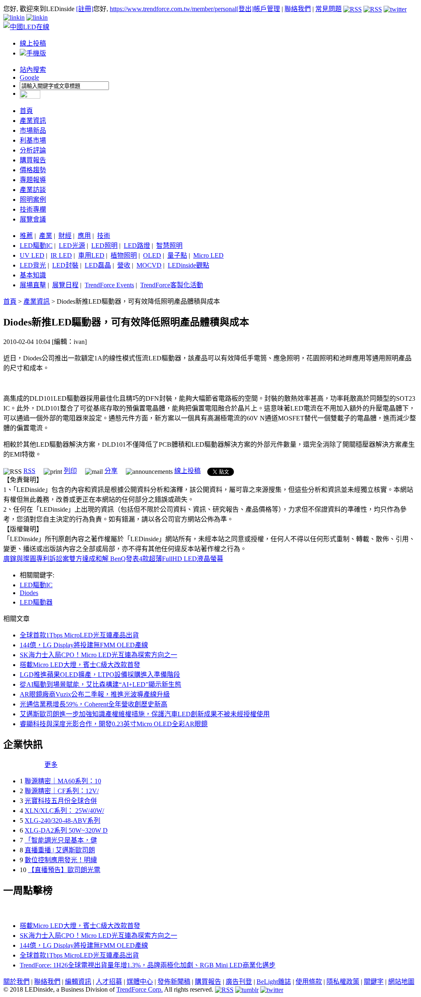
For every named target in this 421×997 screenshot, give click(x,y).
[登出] (245, 8)
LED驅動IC (36, 245)
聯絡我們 (298, 8)
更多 (51, 764)
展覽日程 (65, 285)
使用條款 (309, 981)
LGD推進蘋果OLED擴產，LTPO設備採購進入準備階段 (100, 674)
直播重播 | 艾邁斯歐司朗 (60, 850)
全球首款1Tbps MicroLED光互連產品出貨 (79, 635)
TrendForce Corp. (139, 989)
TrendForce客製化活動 (171, 285)
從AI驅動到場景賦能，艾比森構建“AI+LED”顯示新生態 (100, 684)
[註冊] (84, 8)
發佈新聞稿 (173, 981)
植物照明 (124, 255)
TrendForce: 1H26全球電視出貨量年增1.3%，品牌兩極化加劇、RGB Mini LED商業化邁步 (147, 965)
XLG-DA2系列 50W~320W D (66, 830)
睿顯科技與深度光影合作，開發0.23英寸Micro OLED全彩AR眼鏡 (114, 723)
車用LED (91, 255)
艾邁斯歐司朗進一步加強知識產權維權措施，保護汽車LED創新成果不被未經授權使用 (145, 714)
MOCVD (149, 265)
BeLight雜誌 (274, 981)
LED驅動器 (36, 602)
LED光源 (72, 245)
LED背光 (33, 265)
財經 (65, 235)
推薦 (26, 235)
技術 (103, 235)
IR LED (61, 255)
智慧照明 (169, 245)
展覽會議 (33, 219)
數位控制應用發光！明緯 (61, 859)
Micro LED (208, 255)
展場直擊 (33, 285)
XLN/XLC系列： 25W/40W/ (64, 810)
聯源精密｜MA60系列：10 (63, 781)
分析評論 (33, 150)
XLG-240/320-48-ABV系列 (62, 820)
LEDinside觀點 (188, 265)
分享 (111, 470)
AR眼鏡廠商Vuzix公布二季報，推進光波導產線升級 (95, 694)
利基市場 (33, 140)
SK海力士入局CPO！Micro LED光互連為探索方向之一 (98, 654)
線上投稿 (33, 43)
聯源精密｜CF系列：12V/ (62, 790)
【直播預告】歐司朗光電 (64, 869)
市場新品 (33, 130)
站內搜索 (33, 69)
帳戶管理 (267, 8)
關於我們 (16, 981)
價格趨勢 (33, 169)
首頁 (26, 110)
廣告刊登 (239, 981)
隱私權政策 (342, 981)
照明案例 (33, 199)
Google (29, 77)
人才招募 (109, 981)
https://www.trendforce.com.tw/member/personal (173, 8)
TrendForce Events (109, 285)
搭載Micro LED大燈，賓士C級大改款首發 (80, 664)
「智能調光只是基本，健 (61, 840)
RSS (29, 470)
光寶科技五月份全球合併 (61, 800)
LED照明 (104, 245)
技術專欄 (33, 209)
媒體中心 (140, 981)
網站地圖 (401, 981)
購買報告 (33, 160)
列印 (70, 470)
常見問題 (328, 8)
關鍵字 (374, 981)
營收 (123, 265)
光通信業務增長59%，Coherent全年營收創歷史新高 (93, 704)
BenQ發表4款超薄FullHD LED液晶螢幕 (166, 558)
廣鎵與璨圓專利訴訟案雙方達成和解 (56, 558)
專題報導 (33, 179)
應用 (84, 235)
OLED (152, 255)
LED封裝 (65, 265)
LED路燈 (137, 245)
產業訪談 (33, 189)
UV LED (32, 255)
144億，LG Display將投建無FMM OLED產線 (84, 645)
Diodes (29, 592)
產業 (45, 235)
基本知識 (33, 275)
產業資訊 (33, 120)
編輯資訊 (78, 981)
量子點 (177, 255)
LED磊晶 (98, 265)
